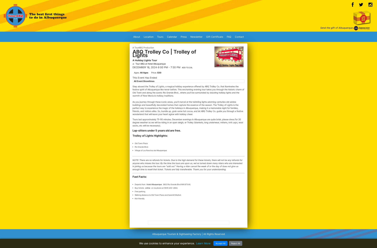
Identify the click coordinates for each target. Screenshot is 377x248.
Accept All (220, 243)
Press (184, 36)
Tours (160, 36)
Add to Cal (187, 67)
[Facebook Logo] (352, 5)
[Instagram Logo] (370, 5)
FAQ (229, 36)
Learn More (203, 243)
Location (148, 36)
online (147, 188)
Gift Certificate (214, 36)
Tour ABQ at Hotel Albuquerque (150, 64)
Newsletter (196, 36)
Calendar (172, 36)
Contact (239, 36)
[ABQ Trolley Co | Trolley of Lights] (229, 66)
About (136, 36)
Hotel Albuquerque (154, 184)
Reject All (235, 243)
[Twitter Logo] (361, 5)
